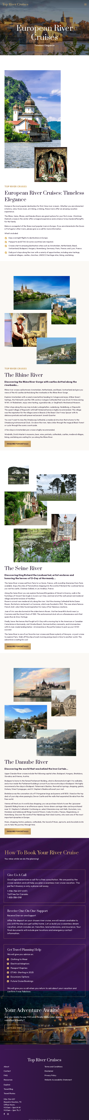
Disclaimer (48, 1071)
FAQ (6, 1075)
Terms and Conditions (53, 1066)
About (6, 1066)
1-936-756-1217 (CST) (17, 891)
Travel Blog (8, 1089)
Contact (7, 1071)
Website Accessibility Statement (58, 1080)
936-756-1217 (9, 1099)
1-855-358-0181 (14, 897)
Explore (7, 1085)
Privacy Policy (50, 1075)
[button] (85, 4)
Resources (8, 1080)
